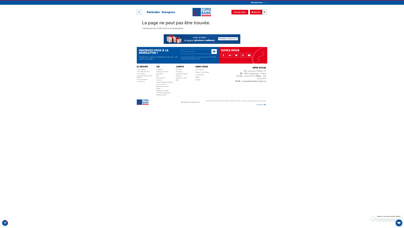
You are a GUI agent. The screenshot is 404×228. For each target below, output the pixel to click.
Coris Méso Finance (143, 72)
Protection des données (212, 101)
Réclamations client (162, 86)
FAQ (177, 80)
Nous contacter (161, 84)
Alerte (158, 88)
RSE (157, 76)
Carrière (159, 80)
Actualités (159, 74)
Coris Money (141, 74)
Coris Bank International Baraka (144, 76)
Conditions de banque (163, 93)
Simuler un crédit (181, 78)
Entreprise (168, 12)
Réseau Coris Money (202, 72)
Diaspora (179, 76)
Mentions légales (225, 101)
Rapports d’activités (162, 91)
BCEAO (198, 80)
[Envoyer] (214, 51)
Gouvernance (160, 78)
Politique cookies (235, 101)
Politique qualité (161, 95)
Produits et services (162, 72)
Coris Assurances (142, 79)
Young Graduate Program (164, 82)
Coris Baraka (199, 75)
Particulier (153, 12)
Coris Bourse (141, 81)
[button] (257, 2)
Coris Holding (141, 69)
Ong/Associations (182, 74)
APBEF (197, 77)
